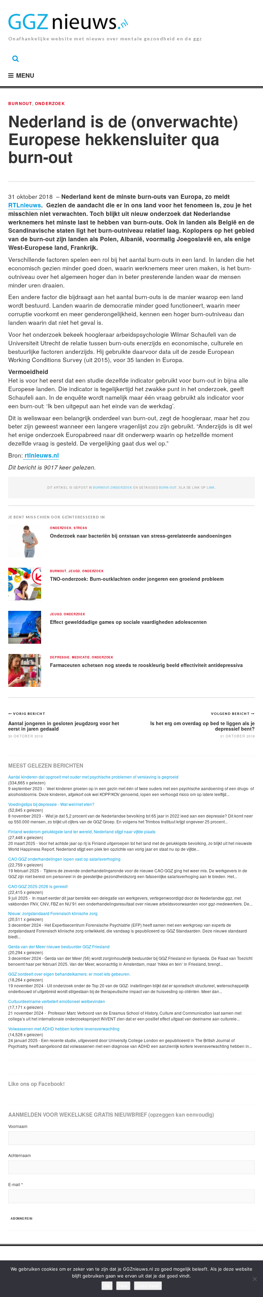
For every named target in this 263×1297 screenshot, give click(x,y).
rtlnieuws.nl (41, 455)
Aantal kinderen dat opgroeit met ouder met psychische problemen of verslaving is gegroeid (93, 777)
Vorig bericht (29, 713)
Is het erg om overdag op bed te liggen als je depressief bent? (202, 726)
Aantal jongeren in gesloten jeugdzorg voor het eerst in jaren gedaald (63, 726)
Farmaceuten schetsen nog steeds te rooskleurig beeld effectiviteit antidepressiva (146, 665)
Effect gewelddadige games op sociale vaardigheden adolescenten (128, 621)
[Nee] (254, 1278)
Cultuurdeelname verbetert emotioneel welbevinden (56, 1001)
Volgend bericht (231, 713)
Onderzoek (50, 103)
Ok (107, 1285)
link (210, 487)
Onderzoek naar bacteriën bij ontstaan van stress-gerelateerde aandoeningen (140, 535)
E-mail (15, 1184)
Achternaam (19, 1155)
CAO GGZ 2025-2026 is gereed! (38, 886)
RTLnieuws (24, 205)
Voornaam (17, 1126)
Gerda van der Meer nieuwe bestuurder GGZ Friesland (59, 946)
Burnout (20, 103)
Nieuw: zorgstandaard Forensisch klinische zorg (53, 913)
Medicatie (81, 657)
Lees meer (148, 1285)
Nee (123, 1285)
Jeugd (74, 571)
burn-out (168, 487)
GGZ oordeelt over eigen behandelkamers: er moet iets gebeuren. (69, 974)
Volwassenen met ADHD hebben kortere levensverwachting (64, 1028)
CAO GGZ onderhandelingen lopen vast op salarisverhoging (64, 859)
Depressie (60, 657)
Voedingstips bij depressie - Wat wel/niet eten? (51, 804)
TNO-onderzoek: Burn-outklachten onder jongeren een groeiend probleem (137, 578)
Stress (80, 528)
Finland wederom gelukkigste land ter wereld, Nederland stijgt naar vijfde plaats (81, 831)
